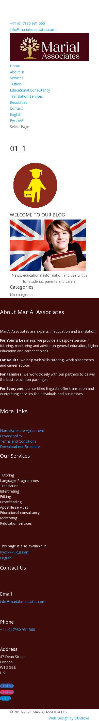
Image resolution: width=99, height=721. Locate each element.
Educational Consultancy (30, 90)
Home (15, 65)
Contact (16, 108)
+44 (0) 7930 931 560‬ (27, 23)
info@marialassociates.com (22, 601)
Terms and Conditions (18, 441)
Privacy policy (11, 435)
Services (16, 77)
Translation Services (26, 96)
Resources (18, 102)
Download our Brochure (20, 446)
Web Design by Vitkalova (69, 718)
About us (17, 72)
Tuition (15, 84)
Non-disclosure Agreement (22, 430)
